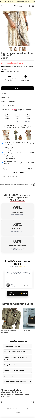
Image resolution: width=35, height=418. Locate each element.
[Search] (5, 6)
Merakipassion (14, 408)
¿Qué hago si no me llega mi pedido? (14, 370)
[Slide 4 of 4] (24, 49)
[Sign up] (31, 402)
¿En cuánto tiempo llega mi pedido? (14, 351)
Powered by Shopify (23, 408)
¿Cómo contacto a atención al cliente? (15, 381)
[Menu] (2, 6)
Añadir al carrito (17, 173)
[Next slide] (32, 321)
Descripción (4, 93)
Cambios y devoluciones (8, 101)
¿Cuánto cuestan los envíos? (12, 346)
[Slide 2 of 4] (15, 49)
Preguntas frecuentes (7, 105)
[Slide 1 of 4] (11, 49)
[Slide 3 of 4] (20, 49)
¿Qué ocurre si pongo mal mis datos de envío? (15, 358)
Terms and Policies (17, 412)
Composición (5, 97)
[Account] (29, 6)
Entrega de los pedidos (10, 365)
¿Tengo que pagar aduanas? (12, 376)
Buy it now (17, 88)
